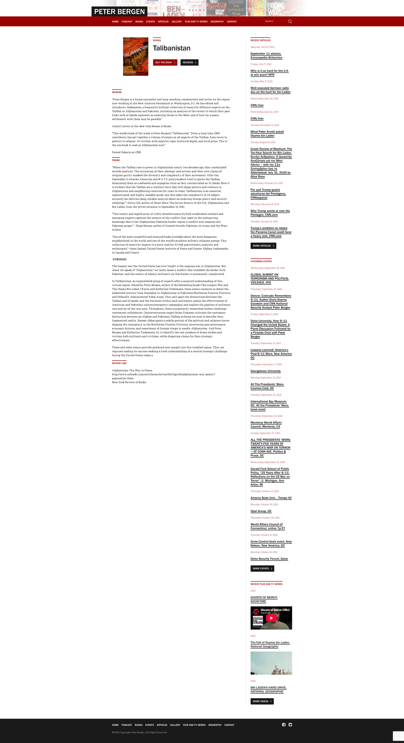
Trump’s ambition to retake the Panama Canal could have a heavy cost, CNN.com (271, 232)
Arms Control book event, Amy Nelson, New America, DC (271, 543)
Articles (163, 21)
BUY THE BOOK (163, 62)
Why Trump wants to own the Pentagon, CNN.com (270, 212)
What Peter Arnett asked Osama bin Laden (267, 133)
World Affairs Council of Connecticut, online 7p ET (268, 526)
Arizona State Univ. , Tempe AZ (271, 497)
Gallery (177, 21)
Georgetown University (266, 371)
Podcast (127, 21)
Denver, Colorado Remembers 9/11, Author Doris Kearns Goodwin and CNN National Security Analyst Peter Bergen (271, 301)
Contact (232, 21)
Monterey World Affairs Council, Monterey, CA (266, 424)
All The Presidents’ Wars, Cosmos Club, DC (267, 386)
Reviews (188, 62)
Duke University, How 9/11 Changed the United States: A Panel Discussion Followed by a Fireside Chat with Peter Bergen (271, 328)
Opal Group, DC (261, 511)
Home (115, 21)
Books (139, 21)
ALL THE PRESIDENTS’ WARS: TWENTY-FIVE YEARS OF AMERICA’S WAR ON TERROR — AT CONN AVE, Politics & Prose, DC (271, 447)
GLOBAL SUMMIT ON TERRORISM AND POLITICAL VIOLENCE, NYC (270, 278)
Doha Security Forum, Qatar (269, 558)
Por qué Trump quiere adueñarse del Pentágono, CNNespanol (268, 193)
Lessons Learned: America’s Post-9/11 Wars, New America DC (271, 353)
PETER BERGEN (119, 11)
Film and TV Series (196, 21)
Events (150, 21)
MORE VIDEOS (261, 701)
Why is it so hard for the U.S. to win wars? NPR (270, 72)
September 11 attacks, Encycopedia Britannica (266, 55)
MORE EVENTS (261, 568)
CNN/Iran (257, 105)
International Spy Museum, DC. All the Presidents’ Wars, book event (270, 405)
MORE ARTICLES (262, 245)
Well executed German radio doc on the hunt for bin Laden (271, 90)
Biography (217, 21)
